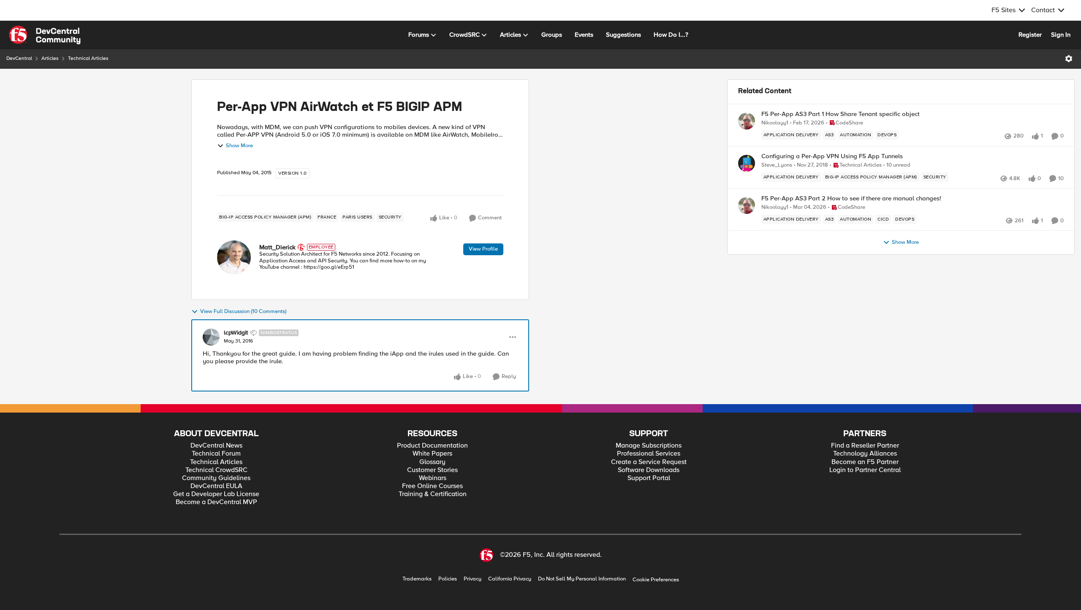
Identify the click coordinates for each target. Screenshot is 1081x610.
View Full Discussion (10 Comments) (243, 311)
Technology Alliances (865, 454)
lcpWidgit (236, 332)
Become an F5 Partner (865, 462)
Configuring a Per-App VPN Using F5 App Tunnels (832, 156)
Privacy (472, 579)
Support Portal (648, 478)
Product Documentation (432, 446)
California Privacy (509, 579)
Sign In (1060, 34)
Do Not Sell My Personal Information (582, 579)
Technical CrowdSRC (216, 470)
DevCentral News (216, 446)
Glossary (432, 462)
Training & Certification (433, 494)
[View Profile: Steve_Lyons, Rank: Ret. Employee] (746, 163)
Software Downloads (648, 470)
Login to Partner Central (865, 470)
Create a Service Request (649, 462)
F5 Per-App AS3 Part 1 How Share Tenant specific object (840, 114)
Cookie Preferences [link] (656, 579)
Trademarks (417, 579)
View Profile (483, 249)
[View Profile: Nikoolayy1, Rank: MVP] (746, 121)
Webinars (432, 478)
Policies (447, 579)
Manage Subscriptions (649, 446)
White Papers (432, 454)
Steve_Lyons (776, 165)
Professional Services (648, 454)
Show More (239, 146)
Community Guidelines (216, 478)
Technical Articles (88, 58)
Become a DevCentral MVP (216, 502)
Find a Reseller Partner (865, 446)
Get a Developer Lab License (216, 494)
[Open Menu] (1069, 59)
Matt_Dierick (277, 247)
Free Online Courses (432, 486)
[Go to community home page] (44, 35)
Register (1030, 34)
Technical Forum (216, 454)
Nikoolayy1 (774, 123)
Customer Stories (432, 470)
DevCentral (19, 58)
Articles (50, 58)
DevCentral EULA (216, 486)
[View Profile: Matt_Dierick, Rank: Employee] (234, 257)
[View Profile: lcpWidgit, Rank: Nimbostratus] (211, 337)
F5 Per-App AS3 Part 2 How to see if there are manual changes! (851, 198)
